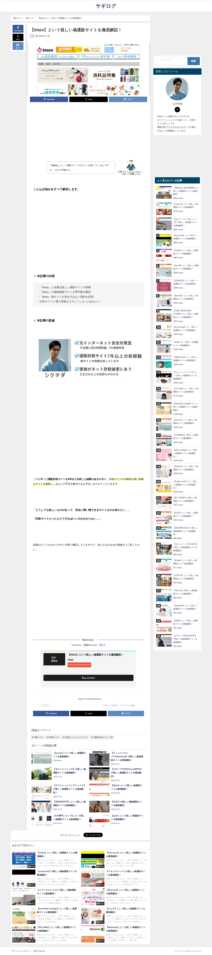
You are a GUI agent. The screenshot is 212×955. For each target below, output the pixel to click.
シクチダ (114, 705)
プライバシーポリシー (21, 951)
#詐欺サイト (54, 737)
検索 (193, 61)
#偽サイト (38, 737)
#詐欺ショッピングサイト (76, 737)
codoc (132, 705)
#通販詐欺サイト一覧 (103, 737)
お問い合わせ (39, 951)
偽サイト (37, 745)
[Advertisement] (88, 128)
